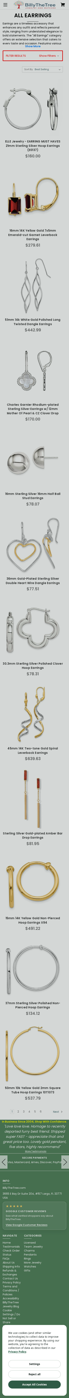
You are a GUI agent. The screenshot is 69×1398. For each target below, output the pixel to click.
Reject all (34, 1374)
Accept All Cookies (34, 1384)
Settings (34, 1364)
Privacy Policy (17, 1351)
